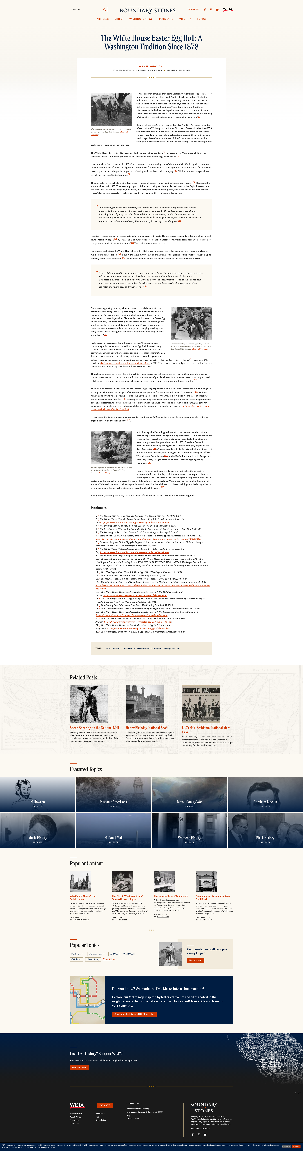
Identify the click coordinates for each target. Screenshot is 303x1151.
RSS (97, 1117)
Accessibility (101, 1120)
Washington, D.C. (141, 19)
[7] (179, 221)
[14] (191, 359)
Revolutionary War (189, 801)
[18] (128, 420)
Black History (265, 837)
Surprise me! (195, 960)
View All (107, 959)
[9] (132, 243)
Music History (37, 837)
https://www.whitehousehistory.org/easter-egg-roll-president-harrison (131, 615)
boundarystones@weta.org (138, 1109)
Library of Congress (200, 349)
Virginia (185, 19)
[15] (195, 380)
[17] (123, 399)
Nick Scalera (163, 916)
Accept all (296, 1146)
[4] (176, 171)
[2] (164, 152)
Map (128, 1116)
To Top (297, 1093)
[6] (194, 182)
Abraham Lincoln (265, 801)
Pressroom (74, 1120)
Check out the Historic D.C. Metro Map (134, 1014)
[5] (129, 174)
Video (119, 19)
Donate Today (79, 1068)
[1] (199, 117)
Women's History (189, 837)
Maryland (166, 19)
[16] (196, 392)
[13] (105, 335)
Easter (116, 649)
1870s (107, 649)
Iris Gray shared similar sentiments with (124, 363)
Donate (193, 10)
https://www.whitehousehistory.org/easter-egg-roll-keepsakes (138, 628)
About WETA (75, 1117)
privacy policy (50, 1148)
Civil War (114, 954)
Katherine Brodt (81, 920)
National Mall (114, 837)
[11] (123, 258)
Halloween (38, 801)
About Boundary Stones (200, 1128)
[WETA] (228, 10)
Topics (202, 19)
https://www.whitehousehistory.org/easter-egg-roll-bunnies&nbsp (137, 622)
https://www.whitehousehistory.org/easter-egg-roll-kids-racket (135, 595)
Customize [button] (286, 1146)
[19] (154, 449)
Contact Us (74, 1124)
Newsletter (100, 1114)
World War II (129, 954)
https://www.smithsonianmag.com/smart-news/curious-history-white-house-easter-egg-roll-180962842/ (148, 539)
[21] (149, 463)
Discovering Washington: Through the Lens (158, 649)
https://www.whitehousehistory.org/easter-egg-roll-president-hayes (134, 522)
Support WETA (76, 1114)
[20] (166, 456)
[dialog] (151, 1146)
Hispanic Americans (113, 801)
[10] (119, 254)
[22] (162, 487)
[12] (145, 286)
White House (128, 649)
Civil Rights (76, 959)
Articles (103, 19)
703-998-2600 (133, 1119)
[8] (115, 239)
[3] (178, 156)
